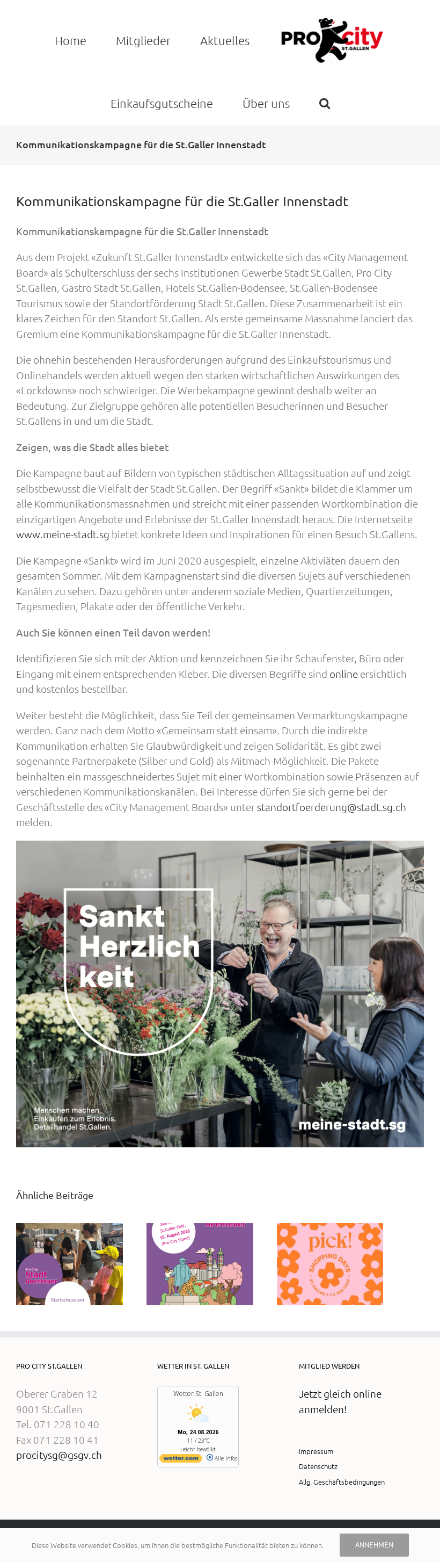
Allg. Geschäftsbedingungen (342, 1482)
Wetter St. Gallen (198, 1393)
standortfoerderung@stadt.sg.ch (331, 806)
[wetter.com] (180, 1460)
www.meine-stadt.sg (62, 533)
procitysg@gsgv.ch (59, 1454)
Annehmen (374, 1545)
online (343, 673)
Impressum (316, 1451)
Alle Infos (225, 1458)
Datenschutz (318, 1466)
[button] (324, 103)
